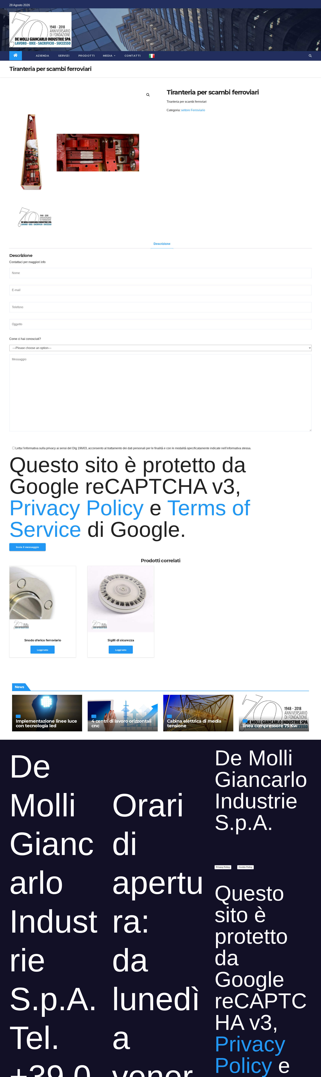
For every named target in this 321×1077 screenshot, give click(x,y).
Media (108, 55)
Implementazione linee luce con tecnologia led (46, 723)
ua (18, 716)
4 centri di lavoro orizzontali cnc (121, 723)
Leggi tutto (42, 650)
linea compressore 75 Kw (270, 725)
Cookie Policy (245, 867)
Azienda (42, 55)
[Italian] (152, 56)
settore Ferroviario (193, 110)
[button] (310, 55)
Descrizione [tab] (162, 243)
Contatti (132, 55)
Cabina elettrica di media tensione (194, 723)
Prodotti (86, 55)
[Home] (15, 55)
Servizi (63, 55)
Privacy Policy (76, 508)
